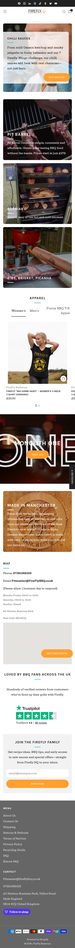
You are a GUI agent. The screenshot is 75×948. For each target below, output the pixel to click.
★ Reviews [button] (72, 477)
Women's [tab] (19, 310)
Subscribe (37, 784)
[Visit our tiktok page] (40, 3)
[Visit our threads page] (35, 3)
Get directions (57, 653)
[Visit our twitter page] (50, 3)
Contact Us (10, 821)
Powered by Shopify (37, 939)
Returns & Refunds (15, 832)
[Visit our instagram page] (24, 3)
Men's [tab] (34, 310)
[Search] (64, 11)
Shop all (38, 454)
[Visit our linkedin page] (29, 3)
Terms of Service (14, 838)
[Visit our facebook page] (19, 3)
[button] (32, 90)
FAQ (6, 855)
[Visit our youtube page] (55, 3)
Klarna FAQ (11, 861)
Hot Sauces (57, 77)
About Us (9, 815)
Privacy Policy (12, 844)
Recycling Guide (14, 850)
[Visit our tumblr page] (45, 3)
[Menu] (5, 11)
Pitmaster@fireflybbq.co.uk (21, 879)
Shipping (9, 827)
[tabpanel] (37, 364)
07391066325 (12, 886)
